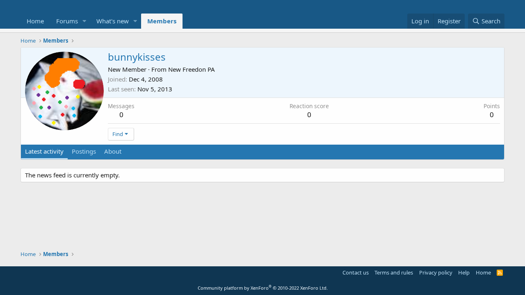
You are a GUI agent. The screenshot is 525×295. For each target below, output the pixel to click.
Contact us (355, 272)
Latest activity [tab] (44, 151)
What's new (112, 21)
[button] (84, 21)
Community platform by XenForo (263, 288)
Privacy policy (435, 272)
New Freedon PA (191, 69)
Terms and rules (393, 272)
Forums (67, 21)
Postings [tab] (84, 151)
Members (161, 21)
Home (35, 21)
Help (464, 272)
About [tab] (112, 151)
